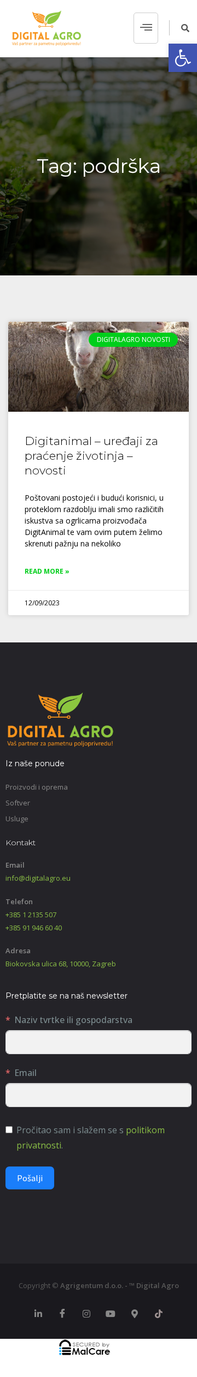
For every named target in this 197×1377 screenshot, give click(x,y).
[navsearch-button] (179, 27)
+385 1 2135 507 (30, 914)
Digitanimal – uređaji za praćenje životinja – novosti (91, 456)
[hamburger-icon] (146, 28)
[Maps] (134, 1314)
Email (25, 1073)
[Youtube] (110, 1314)
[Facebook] (62, 1314)
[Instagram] (86, 1314)
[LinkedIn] (38, 1314)
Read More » (47, 571)
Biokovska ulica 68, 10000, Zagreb (60, 964)
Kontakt (20, 842)
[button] (183, 58)
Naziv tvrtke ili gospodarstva (73, 1020)
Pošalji (30, 1177)
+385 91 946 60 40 (33, 928)
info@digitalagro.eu (38, 878)
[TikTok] (158, 1314)
